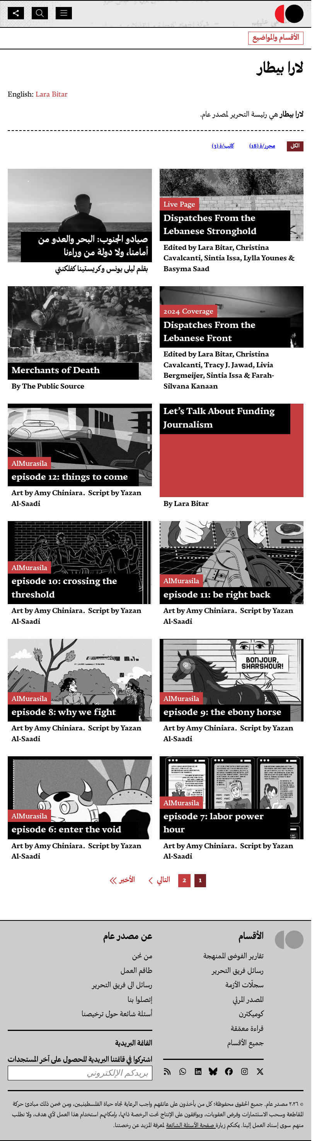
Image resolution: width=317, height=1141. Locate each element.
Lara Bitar (52, 95)
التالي (156, 881)
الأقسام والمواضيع (275, 38)
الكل (295, 146)
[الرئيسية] (289, 14)
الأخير (120, 881)
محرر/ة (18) (262, 146)
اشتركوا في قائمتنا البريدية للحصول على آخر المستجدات (80, 1060)
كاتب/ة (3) (223, 146)
